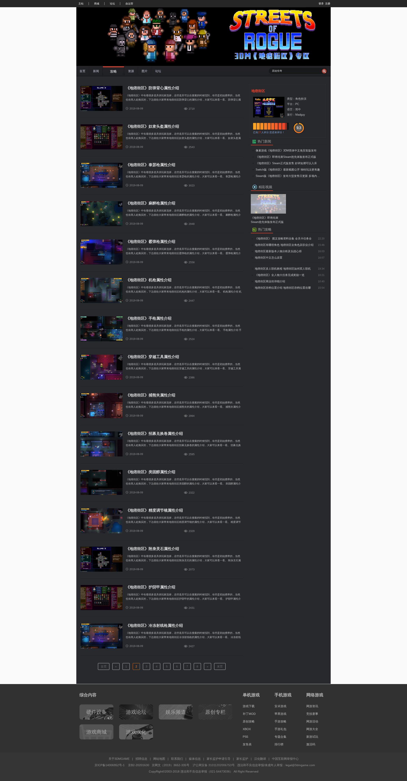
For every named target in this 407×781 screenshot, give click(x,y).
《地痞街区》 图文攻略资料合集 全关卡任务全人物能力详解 (283, 239)
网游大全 (312, 729)
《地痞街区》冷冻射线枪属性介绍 (154, 625)
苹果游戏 (280, 713)
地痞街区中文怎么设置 (268, 257)
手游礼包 (280, 729)
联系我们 (177, 758)
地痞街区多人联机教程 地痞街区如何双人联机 (283, 268)
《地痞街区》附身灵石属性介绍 (152, 549)
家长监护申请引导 (218, 758)
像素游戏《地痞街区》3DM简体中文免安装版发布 (286, 150)
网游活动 (312, 721)
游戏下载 (249, 706)
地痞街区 (258, 91)
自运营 (129, 3)
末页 (220, 666)
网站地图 (159, 758)
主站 (81, 3)
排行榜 (279, 744)
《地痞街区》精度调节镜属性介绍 (154, 510)
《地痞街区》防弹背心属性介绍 (152, 88)
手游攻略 (280, 721)
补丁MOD (249, 713)
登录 (321, 3)
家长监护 (242, 758)
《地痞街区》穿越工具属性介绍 (152, 357)
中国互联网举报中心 (285, 758)
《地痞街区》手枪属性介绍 (148, 318)
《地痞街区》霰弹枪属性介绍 (150, 241)
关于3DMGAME (119, 758)
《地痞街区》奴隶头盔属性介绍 (152, 126)
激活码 (310, 744)
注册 (327, 3)
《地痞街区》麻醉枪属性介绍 (150, 203)
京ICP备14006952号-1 (110, 765)
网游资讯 (312, 706)
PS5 (245, 736)
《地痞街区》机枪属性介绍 (148, 280)
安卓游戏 (280, 706)
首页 (104, 666)
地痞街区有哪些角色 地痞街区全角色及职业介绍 (284, 244)
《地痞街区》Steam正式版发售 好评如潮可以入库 (286, 163)
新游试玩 (312, 736)
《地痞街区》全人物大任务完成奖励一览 (279, 275)
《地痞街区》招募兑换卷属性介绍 (154, 433)
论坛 (112, 3)
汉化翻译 (260, 758)
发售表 (247, 744)
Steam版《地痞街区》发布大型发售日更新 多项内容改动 (288, 176)
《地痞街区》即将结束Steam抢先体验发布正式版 (286, 156)
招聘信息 (141, 758)
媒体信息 (195, 758)
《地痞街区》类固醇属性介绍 (150, 472)
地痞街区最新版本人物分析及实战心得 (278, 251)
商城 (96, 3)
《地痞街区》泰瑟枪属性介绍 (150, 165)
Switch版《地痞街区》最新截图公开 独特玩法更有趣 (288, 169)
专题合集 (280, 736)
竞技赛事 (312, 713)
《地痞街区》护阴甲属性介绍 (150, 587)
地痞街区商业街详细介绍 (270, 281)
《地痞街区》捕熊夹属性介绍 (150, 395)
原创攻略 (249, 721)
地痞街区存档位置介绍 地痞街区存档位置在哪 (283, 287)
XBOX (247, 729)
